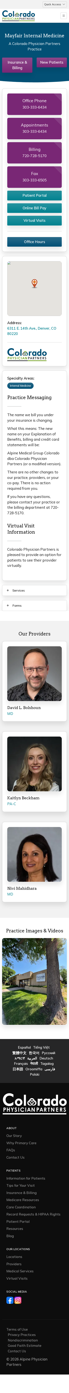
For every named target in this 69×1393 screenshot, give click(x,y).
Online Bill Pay (34, 208)
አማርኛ (20, 1058)
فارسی (50, 1069)
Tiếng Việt (41, 1047)
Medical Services (20, 1271)
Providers (14, 1264)
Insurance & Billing (17, 65)
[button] (34, 284)
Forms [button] (17, 605)
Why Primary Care (21, 1143)
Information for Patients (25, 1178)
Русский (48, 1053)
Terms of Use (17, 1329)
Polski (34, 1074)
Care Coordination (21, 1207)
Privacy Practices (22, 1334)
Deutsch (46, 1058)
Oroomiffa (33, 1069)
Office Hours (34, 242)
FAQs (10, 1150)
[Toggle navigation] (64, 15)
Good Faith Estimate (24, 1345)
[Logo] (24, 15)
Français (21, 1063)
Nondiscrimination (23, 1340)
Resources (14, 1228)
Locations (14, 1256)
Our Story (14, 1135)
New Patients (51, 62)
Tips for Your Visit (20, 1185)
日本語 (18, 1069)
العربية (32, 1058)
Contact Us (15, 1157)
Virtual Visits (34, 220)
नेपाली (34, 1063)
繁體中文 (19, 1053)
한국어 (34, 1053)
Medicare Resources (22, 1200)
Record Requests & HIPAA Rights (33, 1214)
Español (24, 1047)
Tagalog (47, 1063)
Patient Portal (34, 195)
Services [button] (18, 590)
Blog (10, 1236)
